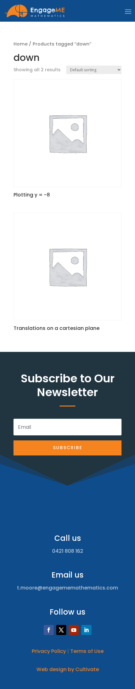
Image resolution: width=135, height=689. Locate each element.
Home (21, 44)
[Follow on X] (61, 630)
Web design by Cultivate (67, 669)
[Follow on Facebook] (49, 630)
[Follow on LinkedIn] (86, 630)
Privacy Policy (49, 651)
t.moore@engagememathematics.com (67, 587)
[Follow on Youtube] (74, 630)
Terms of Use (87, 651)
